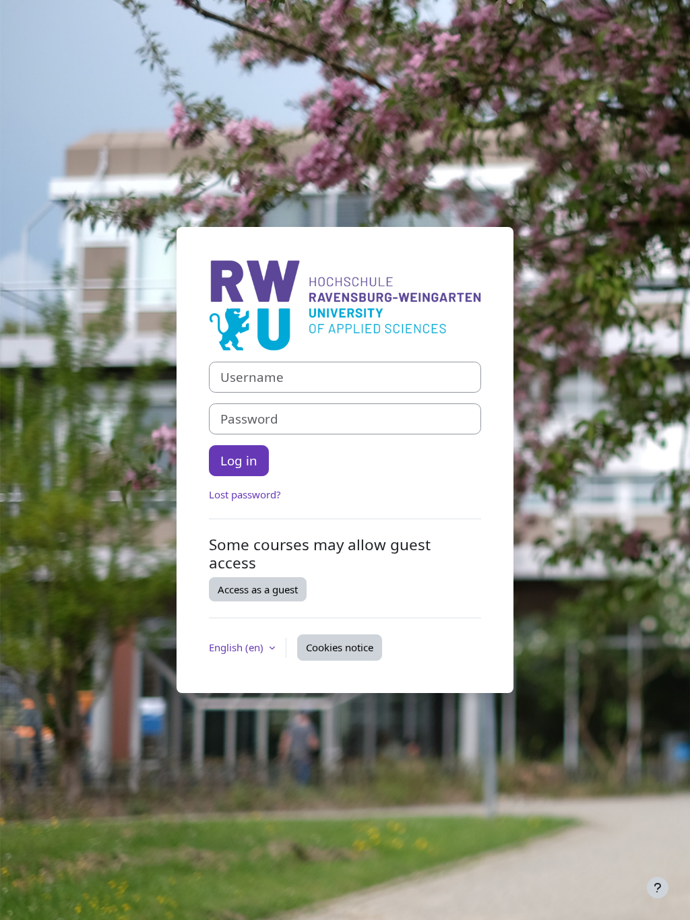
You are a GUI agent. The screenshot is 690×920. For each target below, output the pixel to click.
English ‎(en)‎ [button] (237, 647)
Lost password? (245, 494)
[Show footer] (657, 887)
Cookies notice (339, 647)
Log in (238, 460)
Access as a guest (258, 589)
